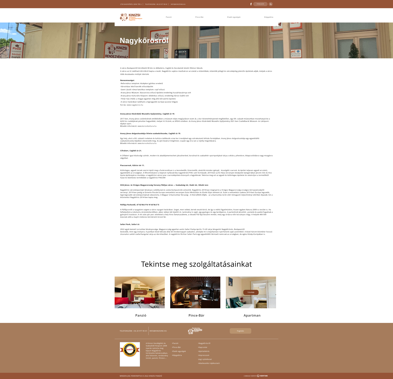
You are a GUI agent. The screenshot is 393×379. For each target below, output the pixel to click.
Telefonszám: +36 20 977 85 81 (156, 4)
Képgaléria (268, 17)
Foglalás (240, 331)
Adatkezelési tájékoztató (209, 363)
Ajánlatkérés (204, 351)
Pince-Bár (199, 17)
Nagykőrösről (204, 343)
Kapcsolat (203, 347)
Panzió (169, 17)
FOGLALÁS (260, 4)
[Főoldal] (132, 17)
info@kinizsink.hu (178, 4)
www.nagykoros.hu (135, 105)
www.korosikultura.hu (147, 126)
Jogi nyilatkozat (205, 359)
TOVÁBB (139, 292)
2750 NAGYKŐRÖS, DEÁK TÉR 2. (131, 4)
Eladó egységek (234, 17)
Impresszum (204, 355)
